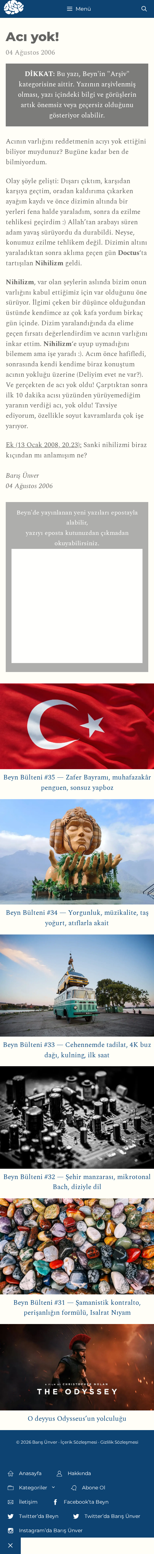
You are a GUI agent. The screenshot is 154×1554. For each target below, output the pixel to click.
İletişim (28, 1502)
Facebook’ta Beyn (85, 1502)
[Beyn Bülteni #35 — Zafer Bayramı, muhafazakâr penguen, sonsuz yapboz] (77, 728)
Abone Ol (93, 1487)
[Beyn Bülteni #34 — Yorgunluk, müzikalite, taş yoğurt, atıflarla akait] (77, 853)
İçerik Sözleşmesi (79, 1442)
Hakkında (78, 1473)
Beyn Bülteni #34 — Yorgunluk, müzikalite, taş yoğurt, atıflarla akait (77, 918)
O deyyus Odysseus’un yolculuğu (77, 1419)
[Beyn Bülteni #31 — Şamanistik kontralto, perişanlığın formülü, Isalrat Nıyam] (77, 1248)
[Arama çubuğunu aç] (144, 9)
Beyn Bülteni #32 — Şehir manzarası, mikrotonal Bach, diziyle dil (77, 1182)
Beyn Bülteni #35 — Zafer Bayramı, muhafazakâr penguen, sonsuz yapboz (77, 782)
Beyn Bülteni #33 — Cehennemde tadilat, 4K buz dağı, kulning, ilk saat (77, 1050)
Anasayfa (30, 1473)
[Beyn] (14, 9)
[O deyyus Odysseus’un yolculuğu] (77, 1369)
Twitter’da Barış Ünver (111, 1516)
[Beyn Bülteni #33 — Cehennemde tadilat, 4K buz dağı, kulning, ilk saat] (77, 987)
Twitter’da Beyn (38, 1516)
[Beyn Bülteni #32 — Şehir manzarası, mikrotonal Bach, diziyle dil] (77, 1119)
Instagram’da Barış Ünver (50, 1530)
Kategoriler (32, 1487)
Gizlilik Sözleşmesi (119, 1442)
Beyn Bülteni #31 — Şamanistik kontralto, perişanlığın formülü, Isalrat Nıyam (77, 1308)
